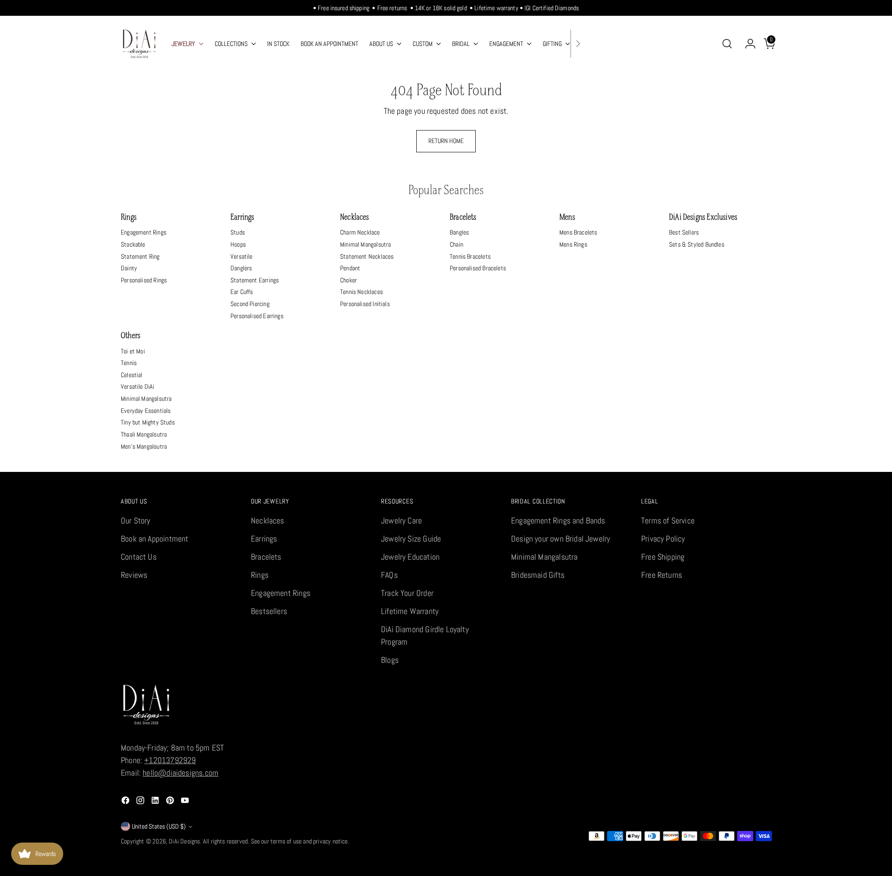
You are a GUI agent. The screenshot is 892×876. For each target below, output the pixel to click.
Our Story (136, 520)
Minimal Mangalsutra (365, 244)
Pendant (350, 268)
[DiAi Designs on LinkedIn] (156, 802)
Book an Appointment (154, 538)
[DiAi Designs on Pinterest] (171, 802)
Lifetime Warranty (410, 611)
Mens (567, 218)
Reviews (134, 574)
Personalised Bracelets (478, 268)
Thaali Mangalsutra (144, 434)
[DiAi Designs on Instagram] (141, 802)
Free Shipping (662, 556)
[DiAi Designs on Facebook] (126, 802)
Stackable (133, 244)
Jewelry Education (410, 556)
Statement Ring (140, 256)
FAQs (389, 574)
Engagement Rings (143, 232)
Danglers (241, 268)
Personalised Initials (365, 304)
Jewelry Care (401, 520)
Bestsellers (269, 611)
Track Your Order (407, 593)
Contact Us (139, 556)
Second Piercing (249, 304)
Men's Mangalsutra (144, 446)
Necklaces (354, 218)
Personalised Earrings (256, 316)
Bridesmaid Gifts (537, 574)
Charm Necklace (360, 232)
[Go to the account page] (746, 43)
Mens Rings (573, 244)
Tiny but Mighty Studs (148, 422)
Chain (456, 244)
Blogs (390, 659)
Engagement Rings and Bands (558, 520)
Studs (237, 232)
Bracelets (463, 218)
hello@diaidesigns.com (180, 772)
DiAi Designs (184, 841)
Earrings (242, 218)
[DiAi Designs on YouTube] (185, 802)
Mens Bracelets (578, 232)
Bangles (459, 232)
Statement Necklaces (367, 256)
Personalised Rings (144, 280)
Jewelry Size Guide (411, 538)
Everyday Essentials (146, 410)
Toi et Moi (133, 351)
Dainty (129, 268)
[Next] (578, 44)
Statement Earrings (254, 280)
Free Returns (661, 574)
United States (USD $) (159, 826)
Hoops (238, 244)
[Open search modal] (727, 43)
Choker (348, 280)
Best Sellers (684, 232)
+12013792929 (170, 760)
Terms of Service (668, 520)
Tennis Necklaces (361, 292)
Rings (129, 218)
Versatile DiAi (138, 386)
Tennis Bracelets (470, 256)
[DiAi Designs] (139, 43)
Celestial (132, 375)
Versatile (241, 256)
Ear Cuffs (241, 292)
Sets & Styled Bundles (696, 244)
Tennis (129, 363)
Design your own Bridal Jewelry (560, 538)
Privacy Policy (663, 538)
